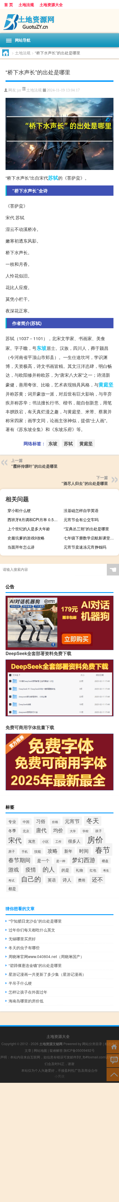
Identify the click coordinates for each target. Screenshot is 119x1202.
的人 (49, 869)
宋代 (15, 840)
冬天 (92, 820)
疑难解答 (56, 1050)
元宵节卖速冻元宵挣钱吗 (85, 547)
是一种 (60, 861)
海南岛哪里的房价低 (26, 1001)
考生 (106, 870)
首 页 (8, 4)
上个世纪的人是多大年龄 (28, 528)
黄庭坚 (106, 384)
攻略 (53, 850)
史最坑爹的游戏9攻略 (26, 538)
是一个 (43, 860)
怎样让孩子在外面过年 (28, 992)
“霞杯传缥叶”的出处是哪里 (34, 466)
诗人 (67, 880)
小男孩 (59, 1076)
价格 (55, 821)
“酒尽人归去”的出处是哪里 (84, 483)
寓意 (31, 841)
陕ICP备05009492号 (79, 1050)
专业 (12, 821)
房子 (11, 851)
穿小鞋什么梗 (19, 510)
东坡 (41, 348)
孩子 (98, 831)
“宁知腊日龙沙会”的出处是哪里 (35, 921)
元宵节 (72, 821)
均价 (58, 830)
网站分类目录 (92, 1043)
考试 (11, 880)
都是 (12, 888)
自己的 (31, 878)
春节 (102, 849)
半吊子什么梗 (20, 983)
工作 (58, 841)
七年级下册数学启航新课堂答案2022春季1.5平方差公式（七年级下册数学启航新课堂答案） (91, 538)
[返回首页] (113, 1046)
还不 (97, 879)
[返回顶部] (113, 1074)
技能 (37, 851)
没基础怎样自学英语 (81, 510)
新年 (68, 851)
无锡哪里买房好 (22, 938)
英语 (52, 880)
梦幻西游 (83, 859)
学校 (85, 831)
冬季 (12, 830)
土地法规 (26, 4)
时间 (84, 850)
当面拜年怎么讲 (21, 547)
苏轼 (53, 177)
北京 (26, 830)
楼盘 (105, 861)
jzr (19, 90)
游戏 (13, 869)
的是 (65, 870)
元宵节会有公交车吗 (81, 519)
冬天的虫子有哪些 (24, 947)
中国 (26, 821)
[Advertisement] (59, 1142)
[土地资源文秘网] (59, 21)
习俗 (40, 821)
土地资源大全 (51, 4)
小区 (45, 841)
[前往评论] (113, 1060)
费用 (81, 880)
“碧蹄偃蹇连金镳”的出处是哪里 (35, 965)
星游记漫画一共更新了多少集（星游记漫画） (47, 974)
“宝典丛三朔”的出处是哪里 (86, 528)
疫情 (30, 869)
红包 (93, 870)
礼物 (79, 870)
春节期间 (19, 860)
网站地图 (40, 1050)
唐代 (41, 830)
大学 (73, 831)
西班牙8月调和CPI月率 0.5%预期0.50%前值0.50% (34, 519)
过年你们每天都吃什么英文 (32, 930)
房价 (95, 839)
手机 (25, 851)
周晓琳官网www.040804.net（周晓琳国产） (46, 956)
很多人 (74, 841)
